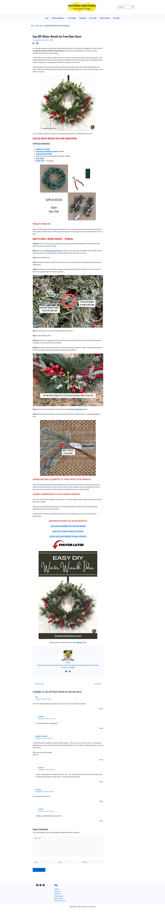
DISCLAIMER (58, 896)
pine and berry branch (53, 251)
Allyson (40, 716)
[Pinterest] (37, 43)
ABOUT (56, 889)
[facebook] (66, 671)
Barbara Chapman (41, 736)
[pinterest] (69, 671)
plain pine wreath (43, 149)
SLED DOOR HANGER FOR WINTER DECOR (67, 526)
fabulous (79, 642)
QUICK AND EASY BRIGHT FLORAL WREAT (67, 536)
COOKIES (57, 894)
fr (36, 154)
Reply (101, 709)
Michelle (38, 789)
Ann (36, 697)
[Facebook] (33, 43)
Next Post (99, 683)
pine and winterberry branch (47, 151)
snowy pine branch (76, 409)
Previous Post (38, 683)
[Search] (133, 7)
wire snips (40, 158)
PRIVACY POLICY (60, 901)
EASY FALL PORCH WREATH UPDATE (67, 531)
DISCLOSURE (58, 898)
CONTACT (57, 891)
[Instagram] (40, 885)
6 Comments (37, 40)
